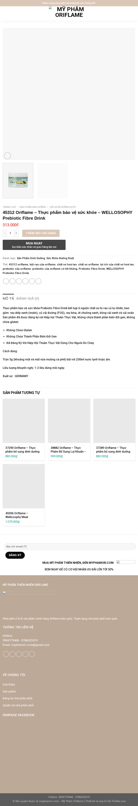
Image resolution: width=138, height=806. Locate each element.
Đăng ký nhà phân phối (17, 698)
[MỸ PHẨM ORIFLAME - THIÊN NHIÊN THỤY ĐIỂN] (69, 13)
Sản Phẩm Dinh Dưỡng (32, 206)
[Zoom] (7, 155)
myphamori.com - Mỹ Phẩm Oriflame (61, 801)
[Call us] (25, 654)
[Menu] (5, 13)
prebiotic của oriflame (17, 268)
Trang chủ (9, 206)
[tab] (8, 298)
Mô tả (8, 298)
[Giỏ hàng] (133, 13)
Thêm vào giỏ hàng (41, 233)
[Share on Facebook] (12, 281)
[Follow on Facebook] (6, 654)
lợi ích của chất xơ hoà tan (117, 264)
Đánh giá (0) (28, 298)
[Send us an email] (19, 654)
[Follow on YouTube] (32, 654)
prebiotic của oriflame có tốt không (54, 268)
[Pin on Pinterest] (32, 281)
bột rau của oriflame (43, 264)
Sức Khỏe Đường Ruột (63, 206)
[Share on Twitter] (19, 281)
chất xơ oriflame (88, 264)
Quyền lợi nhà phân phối (18, 705)
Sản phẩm (9, 691)
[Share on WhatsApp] (6, 281)
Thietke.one (119, 801)
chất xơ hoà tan (67, 264)
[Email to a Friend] (25, 281)
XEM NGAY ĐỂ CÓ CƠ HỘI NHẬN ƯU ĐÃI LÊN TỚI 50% (79, 569)
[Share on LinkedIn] (38, 281)
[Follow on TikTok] (12, 654)
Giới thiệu (9, 684)
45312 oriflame (18, 264)
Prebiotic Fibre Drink (92, 268)
